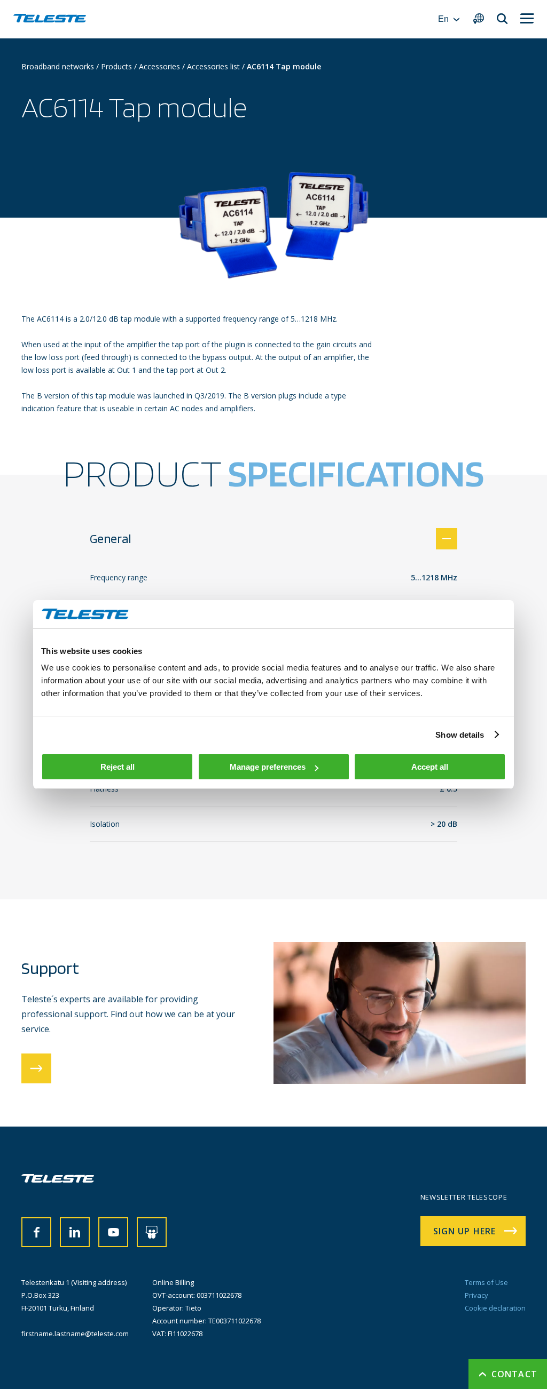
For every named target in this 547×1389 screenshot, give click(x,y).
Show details (459, 734)
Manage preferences (268, 766)
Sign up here (464, 1231)
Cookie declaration (495, 1308)
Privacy (476, 1295)
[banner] (49, 19)
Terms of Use (486, 1282)
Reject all (117, 766)
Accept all (429, 766)
